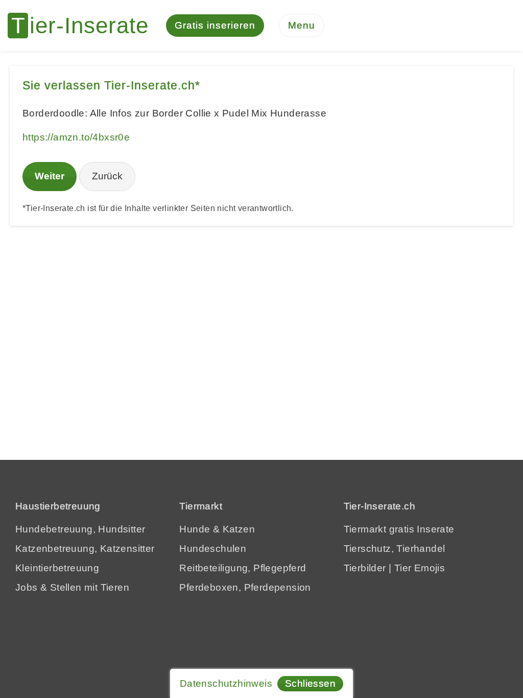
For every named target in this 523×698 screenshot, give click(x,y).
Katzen (239, 529)
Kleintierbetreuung (57, 568)
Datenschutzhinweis (226, 683)
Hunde (194, 529)
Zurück (107, 176)
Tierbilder (365, 568)
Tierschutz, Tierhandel (394, 548)
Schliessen (310, 683)
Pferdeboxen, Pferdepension (245, 587)
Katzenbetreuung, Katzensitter (85, 548)
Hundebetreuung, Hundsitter (80, 529)
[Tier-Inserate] (84, 25)
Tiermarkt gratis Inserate (399, 529)
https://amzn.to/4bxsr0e (76, 137)
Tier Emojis (419, 568)
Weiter (49, 176)
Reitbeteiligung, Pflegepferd (242, 568)
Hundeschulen (212, 548)
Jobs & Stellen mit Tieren (72, 587)
